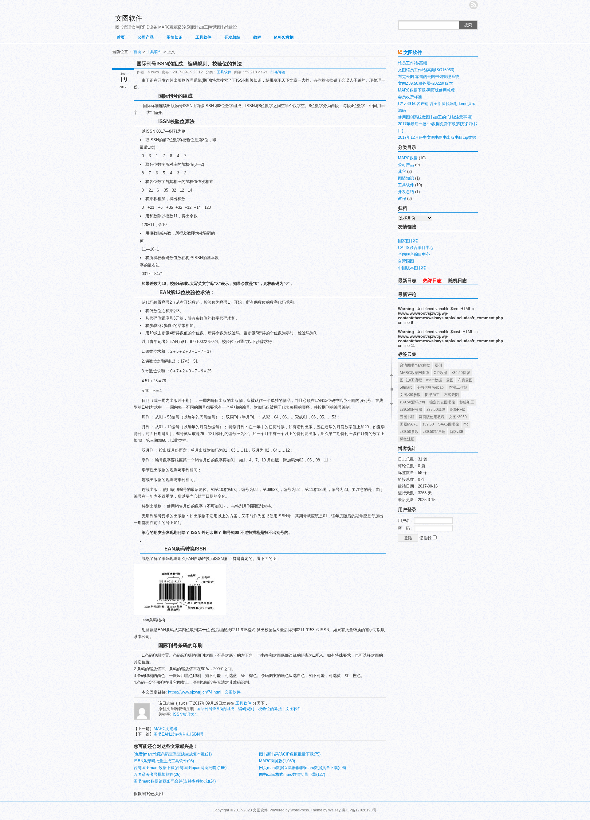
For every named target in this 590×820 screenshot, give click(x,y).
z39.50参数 (409, 431)
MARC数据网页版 (414, 373)
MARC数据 (284, 37)
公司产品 (146, 37)
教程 (257, 37)
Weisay (334, 810)
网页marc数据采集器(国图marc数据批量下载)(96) (302, 767)
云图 (450, 380)
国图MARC (409, 424)
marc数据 (434, 380)
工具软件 (203, 37)
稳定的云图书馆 (442, 402)
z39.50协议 (460, 373)
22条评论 (277, 72)
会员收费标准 (410, 97)
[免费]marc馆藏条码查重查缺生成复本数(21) (173, 754)
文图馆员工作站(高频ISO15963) (426, 70)
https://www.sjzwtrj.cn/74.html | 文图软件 (204, 692)
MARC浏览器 (165, 728)
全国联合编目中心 (414, 254)
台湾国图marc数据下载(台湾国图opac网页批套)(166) (180, 767)
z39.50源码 (436, 409)
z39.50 (428, 424)
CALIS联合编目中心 (416, 247)
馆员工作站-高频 (412, 63)
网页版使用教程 (432, 417)
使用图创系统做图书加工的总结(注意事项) (435, 117)
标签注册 (407, 439)
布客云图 (451, 395)
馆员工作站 (458, 387)
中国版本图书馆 (412, 268)
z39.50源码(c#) (412, 402)
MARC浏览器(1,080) (277, 761)
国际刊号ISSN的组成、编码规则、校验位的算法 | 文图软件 (249, 708)
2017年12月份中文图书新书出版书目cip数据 (437, 137)
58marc (406, 387)
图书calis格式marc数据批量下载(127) (292, 774)
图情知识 (175, 37)
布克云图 (465, 380)
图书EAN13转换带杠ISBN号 (179, 734)
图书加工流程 (411, 380)
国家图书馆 (408, 241)
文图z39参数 (410, 395)
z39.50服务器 (411, 409)
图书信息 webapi (431, 387)
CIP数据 (440, 373)
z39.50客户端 (434, 431)
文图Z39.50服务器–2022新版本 (425, 83)
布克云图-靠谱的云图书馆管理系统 (428, 76)
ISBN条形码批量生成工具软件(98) (164, 761)
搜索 (468, 25)
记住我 (426, 538)
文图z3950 (458, 417)
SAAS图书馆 (448, 424)
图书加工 (432, 395)
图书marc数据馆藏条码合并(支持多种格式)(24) (175, 781)
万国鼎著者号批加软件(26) (157, 774)
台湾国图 (406, 261)
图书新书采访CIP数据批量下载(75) (290, 754)
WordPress (299, 810)
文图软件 (128, 18)
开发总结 (232, 37)
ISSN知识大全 (185, 714)
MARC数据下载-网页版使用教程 (426, 90)
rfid (466, 424)
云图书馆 (407, 417)
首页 (121, 37)
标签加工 (466, 402)
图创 (438, 365)
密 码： (406, 528)
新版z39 (456, 431)
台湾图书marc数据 (415, 365)
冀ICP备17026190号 (359, 810)
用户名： (406, 520)
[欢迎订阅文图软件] (473, 5)
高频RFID (458, 409)
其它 (402, 171)
